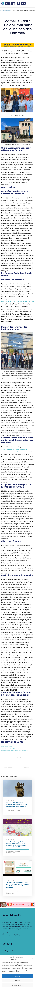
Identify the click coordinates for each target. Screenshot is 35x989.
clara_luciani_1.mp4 (6, 746)
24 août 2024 (10, 800)
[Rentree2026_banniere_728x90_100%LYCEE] (17, 904)
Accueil (2, 10)
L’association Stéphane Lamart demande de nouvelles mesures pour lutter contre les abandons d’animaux (17, 885)
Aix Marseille (8, 10)
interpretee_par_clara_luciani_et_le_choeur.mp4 (14, 750)
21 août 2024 (10, 839)
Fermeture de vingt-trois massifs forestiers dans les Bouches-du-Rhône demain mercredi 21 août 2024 (16, 844)
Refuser (17, 980)
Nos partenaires (10, 951)
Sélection (11, 810)
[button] (32, 958)
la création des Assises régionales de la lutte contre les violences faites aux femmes (16, 449)
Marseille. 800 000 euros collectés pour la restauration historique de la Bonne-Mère (16, 804)
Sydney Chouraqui (7, 933)
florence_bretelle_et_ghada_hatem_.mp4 (12, 748)
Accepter (17, 976)
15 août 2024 (10, 880)
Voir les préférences (17, 985)
